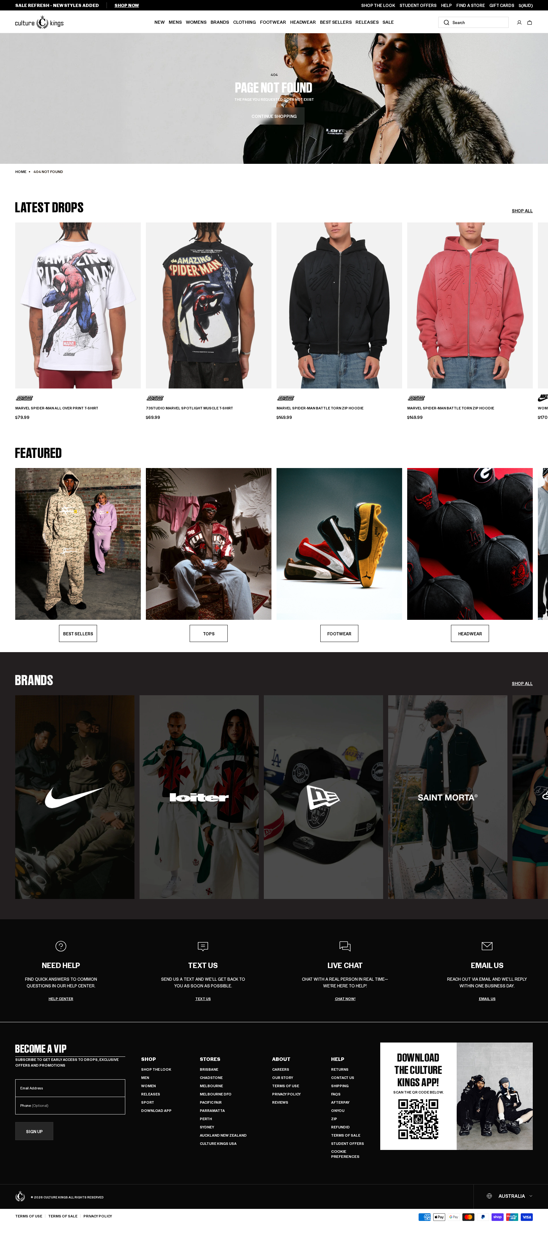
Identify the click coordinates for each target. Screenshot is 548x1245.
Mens (175, 22)
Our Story (282, 1077)
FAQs (336, 1094)
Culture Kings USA (218, 1143)
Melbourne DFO (216, 1094)
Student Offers (347, 1143)
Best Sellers (336, 22)
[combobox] (473, 22)
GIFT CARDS (501, 5)
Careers (280, 1069)
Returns (340, 1069)
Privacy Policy (286, 1094)
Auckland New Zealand (223, 1135)
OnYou (337, 1110)
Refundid (340, 1127)
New (159, 22)
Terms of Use (285, 1085)
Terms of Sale (345, 1135)
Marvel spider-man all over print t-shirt (56, 408)
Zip (334, 1118)
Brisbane (209, 1069)
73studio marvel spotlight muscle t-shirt (189, 408)
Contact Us (342, 1077)
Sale (388, 22)
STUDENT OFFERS (418, 5)
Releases (367, 22)
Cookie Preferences (345, 1154)
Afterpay (340, 1102)
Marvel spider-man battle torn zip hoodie (320, 408)
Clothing (244, 22)
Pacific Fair (211, 1102)
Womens (196, 22)
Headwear (303, 22)
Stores (210, 1059)
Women (148, 1085)
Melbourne (211, 1085)
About (281, 1059)
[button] (529, 22)
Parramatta (212, 1110)
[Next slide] (532, 304)
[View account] (519, 22)
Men (145, 1077)
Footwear (273, 22)
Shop (148, 1059)
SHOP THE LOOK (378, 5)
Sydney (207, 1127)
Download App (156, 1110)
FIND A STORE (470, 5)
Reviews (280, 1102)
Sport (147, 1102)
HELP (446, 5)
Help (337, 1059)
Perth (206, 1118)
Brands (220, 22)
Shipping (340, 1085)
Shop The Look (156, 1069)
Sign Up (34, 1131)
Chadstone (211, 1077)
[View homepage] (39, 22)
